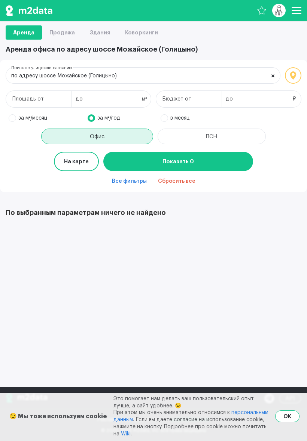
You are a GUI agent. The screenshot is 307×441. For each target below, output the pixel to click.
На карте (76, 161)
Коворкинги (141, 32)
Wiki (126, 434)
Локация (293, 75)
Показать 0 (178, 161)
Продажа (62, 32)
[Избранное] (261, 10)
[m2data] (29, 10)
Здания (100, 32)
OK (287, 416)
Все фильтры (129, 181)
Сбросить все (176, 181)
